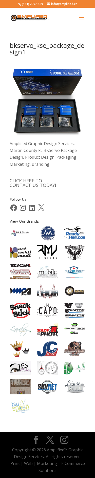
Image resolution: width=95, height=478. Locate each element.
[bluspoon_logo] (20, 407)
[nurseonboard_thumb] (74, 273)
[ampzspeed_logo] (20, 292)
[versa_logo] (20, 273)
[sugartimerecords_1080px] (74, 350)
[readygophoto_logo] (47, 330)
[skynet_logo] (47, 388)
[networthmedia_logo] (20, 253)
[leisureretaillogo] (74, 388)
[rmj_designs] (47, 253)
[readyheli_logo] (74, 234)
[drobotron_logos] (74, 330)
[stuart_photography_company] (20, 388)
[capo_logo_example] (47, 311)
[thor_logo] (47, 292)
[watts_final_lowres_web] (74, 311)
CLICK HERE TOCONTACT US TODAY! (33, 183)
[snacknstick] (20, 311)
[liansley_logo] (20, 330)
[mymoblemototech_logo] (47, 272)
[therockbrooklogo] (20, 234)
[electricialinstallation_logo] (47, 369)
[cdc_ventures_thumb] (74, 292)
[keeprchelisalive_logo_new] (74, 253)
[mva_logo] (74, 369)
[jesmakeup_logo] (20, 369)
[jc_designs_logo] (47, 350)
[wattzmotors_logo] (47, 234)
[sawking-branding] (20, 350)
